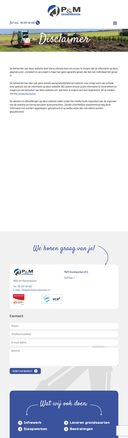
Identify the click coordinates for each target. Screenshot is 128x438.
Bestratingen (81, 429)
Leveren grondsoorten (90, 423)
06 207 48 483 (27, 22)
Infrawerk (33, 423)
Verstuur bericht (22, 371)
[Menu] (115, 23)
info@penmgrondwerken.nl (35, 289)
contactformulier (26, 93)
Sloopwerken (35, 429)
